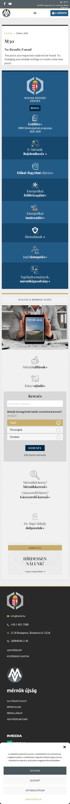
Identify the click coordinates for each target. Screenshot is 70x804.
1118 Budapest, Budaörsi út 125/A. (31, 633)
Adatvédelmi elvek (17, 719)
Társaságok (16, 429)
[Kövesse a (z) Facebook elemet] (5, 4)
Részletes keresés (35, 455)
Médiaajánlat (15, 713)
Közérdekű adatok (18, 656)
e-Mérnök (61, 13)
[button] (64, 747)
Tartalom (14, 437)
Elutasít (35, 780)
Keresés (35, 448)
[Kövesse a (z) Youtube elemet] (10, 4)
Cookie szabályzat (33, 799)
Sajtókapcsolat (17, 701)
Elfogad (35, 770)
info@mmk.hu (18, 616)
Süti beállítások (35, 790)
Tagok (13, 422)
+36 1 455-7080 (20, 624)
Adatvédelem (14, 650)
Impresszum (14, 707)
